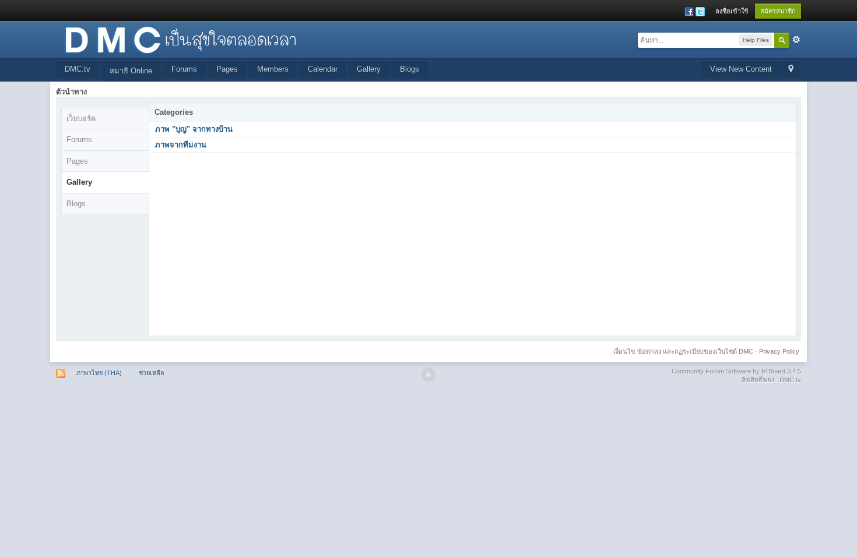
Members (273, 69)
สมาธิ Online (131, 70)
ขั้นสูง (796, 39)
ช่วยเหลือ (151, 372)
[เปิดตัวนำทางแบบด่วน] (790, 69)
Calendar (323, 69)
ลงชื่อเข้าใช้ (731, 11)
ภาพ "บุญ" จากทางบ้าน (194, 129)
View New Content (741, 69)
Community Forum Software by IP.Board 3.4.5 (736, 371)
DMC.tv (77, 69)
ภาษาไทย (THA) (99, 372)
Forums (184, 69)
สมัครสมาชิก (778, 11)
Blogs (409, 69)
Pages (227, 69)
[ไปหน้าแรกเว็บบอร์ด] (180, 38)
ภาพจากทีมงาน (180, 144)
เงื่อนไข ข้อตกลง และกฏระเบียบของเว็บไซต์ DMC (683, 351)
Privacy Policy (779, 351)
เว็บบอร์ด (81, 118)
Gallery (369, 69)
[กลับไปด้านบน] (428, 375)
